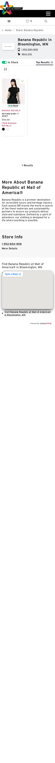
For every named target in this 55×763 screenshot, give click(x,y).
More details (10, 248)
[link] (27, 21)
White (7, 129)
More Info (27, 54)
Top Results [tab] (44, 62)
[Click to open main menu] (47, 13)
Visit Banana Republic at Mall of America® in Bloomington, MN (27, 313)
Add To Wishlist (22, 81)
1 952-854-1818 (30, 49)
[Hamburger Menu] (9, 21)
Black (3, 129)
